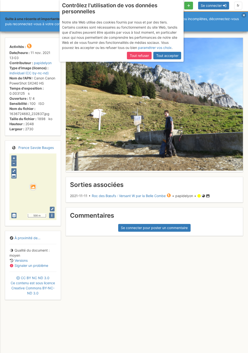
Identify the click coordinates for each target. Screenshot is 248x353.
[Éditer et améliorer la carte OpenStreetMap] (52, 209)
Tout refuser (139, 56)
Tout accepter (167, 56)
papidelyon (43, 63)
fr (238, 5)
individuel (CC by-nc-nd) (29, 73)
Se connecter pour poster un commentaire (154, 228)
